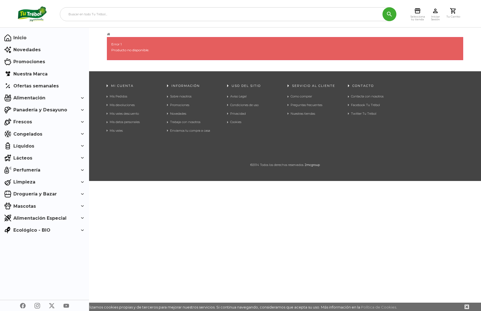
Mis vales (116, 131)
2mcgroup (312, 165)
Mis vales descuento (124, 114)
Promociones (179, 105)
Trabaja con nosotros (185, 122)
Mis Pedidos (118, 96)
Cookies (235, 122)
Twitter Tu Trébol (363, 114)
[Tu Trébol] (32, 14)
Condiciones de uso (244, 105)
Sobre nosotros (181, 96)
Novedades (178, 114)
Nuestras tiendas (303, 114)
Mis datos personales (125, 122)
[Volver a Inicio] (108, 34)
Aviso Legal (238, 96)
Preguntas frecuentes (306, 105)
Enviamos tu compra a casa (190, 131)
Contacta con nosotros (367, 96)
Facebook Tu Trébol (365, 105)
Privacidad (238, 114)
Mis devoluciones (122, 105)
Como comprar (301, 96)
